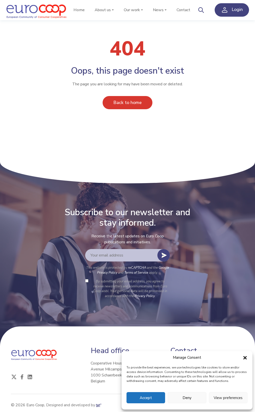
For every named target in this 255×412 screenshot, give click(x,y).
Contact (183, 10)
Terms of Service (136, 272)
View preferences (228, 397)
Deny (187, 397)
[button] (245, 357)
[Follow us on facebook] (22, 376)
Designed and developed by (71, 405)
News (158, 10)
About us (103, 10)
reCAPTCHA (137, 267)
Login (236, 10)
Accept (146, 397)
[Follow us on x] (14, 376)
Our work (132, 10)
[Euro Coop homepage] (37, 10)
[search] (201, 10)
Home (79, 10)
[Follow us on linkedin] (30, 376)
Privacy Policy (145, 296)
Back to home (127, 102)
